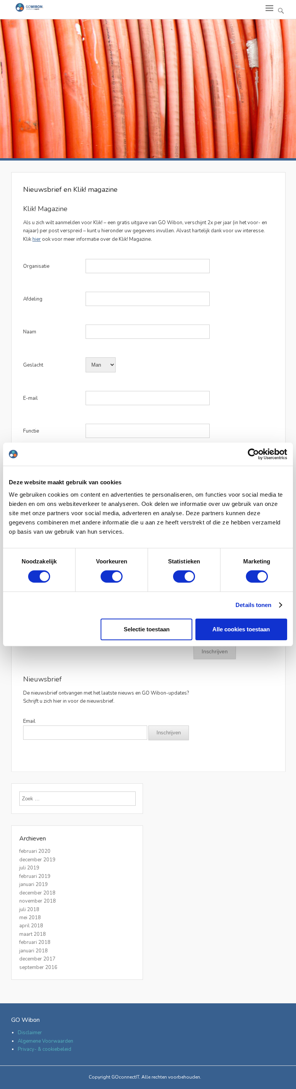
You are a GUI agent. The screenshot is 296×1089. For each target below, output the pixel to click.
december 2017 (37, 958)
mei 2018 (30, 917)
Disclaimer (30, 1032)
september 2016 (38, 967)
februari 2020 (34, 851)
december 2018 (37, 892)
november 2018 (37, 901)
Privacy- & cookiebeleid (44, 1049)
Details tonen (253, 605)
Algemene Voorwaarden (45, 1041)
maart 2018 (32, 934)
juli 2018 (29, 909)
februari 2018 (34, 942)
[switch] (112, 576)
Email (29, 721)
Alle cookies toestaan (241, 629)
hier (36, 239)
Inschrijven (168, 733)
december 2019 (37, 859)
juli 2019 (29, 867)
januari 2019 (33, 884)
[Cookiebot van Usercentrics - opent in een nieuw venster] (253, 454)
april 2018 (31, 925)
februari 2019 (34, 876)
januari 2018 (33, 950)
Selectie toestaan (147, 629)
